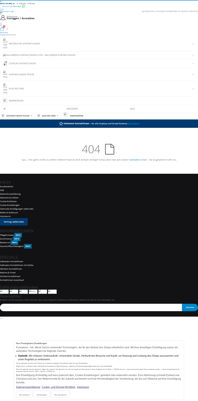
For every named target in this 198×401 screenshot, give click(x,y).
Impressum (83, 387)
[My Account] (99, 25)
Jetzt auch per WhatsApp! (12, 6)
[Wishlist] (99, 24)
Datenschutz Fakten (9, 197)
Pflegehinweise (10, 235)
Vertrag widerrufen (14, 221)
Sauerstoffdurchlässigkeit (15, 246)
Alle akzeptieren (60, 395)
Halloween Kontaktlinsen (11, 261)
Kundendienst (6, 186)
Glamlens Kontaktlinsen (11, 268)
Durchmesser (9, 238)
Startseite (134, 159)
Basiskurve (8, 242)
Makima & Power (8, 272)
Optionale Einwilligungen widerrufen (17, 208)
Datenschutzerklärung (28, 387)
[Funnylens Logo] (99, 11)
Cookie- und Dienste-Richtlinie (58, 387)
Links (2, 9)
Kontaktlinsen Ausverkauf (12, 280)
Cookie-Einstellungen (9, 205)
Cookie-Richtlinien (8, 201)
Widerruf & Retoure (9, 212)
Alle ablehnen (24, 395)
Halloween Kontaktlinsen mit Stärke (16, 265)
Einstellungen (42, 395)
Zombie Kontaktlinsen (10, 276)
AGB (2, 190)
